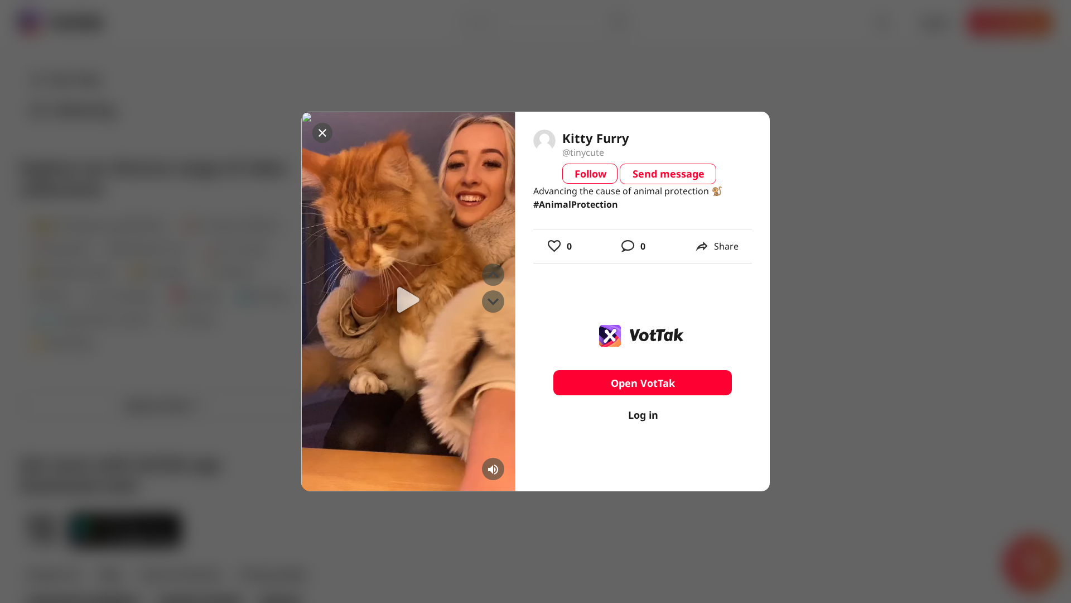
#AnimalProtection (575, 204)
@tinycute (583, 152)
